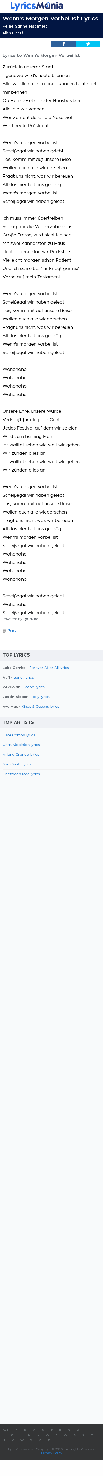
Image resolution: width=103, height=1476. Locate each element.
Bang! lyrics (23, 677)
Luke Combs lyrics (19, 735)
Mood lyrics (34, 687)
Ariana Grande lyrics (21, 754)
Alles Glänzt (13, 33)
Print (12, 630)
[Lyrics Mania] (51, 6)
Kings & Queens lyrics (40, 706)
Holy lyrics (40, 697)
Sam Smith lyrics (17, 764)
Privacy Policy (51, 1453)
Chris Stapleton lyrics (21, 745)
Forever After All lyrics (49, 668)
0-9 (6, 1430)
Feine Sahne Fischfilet (25, 26)
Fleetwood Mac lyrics (21, 774)
